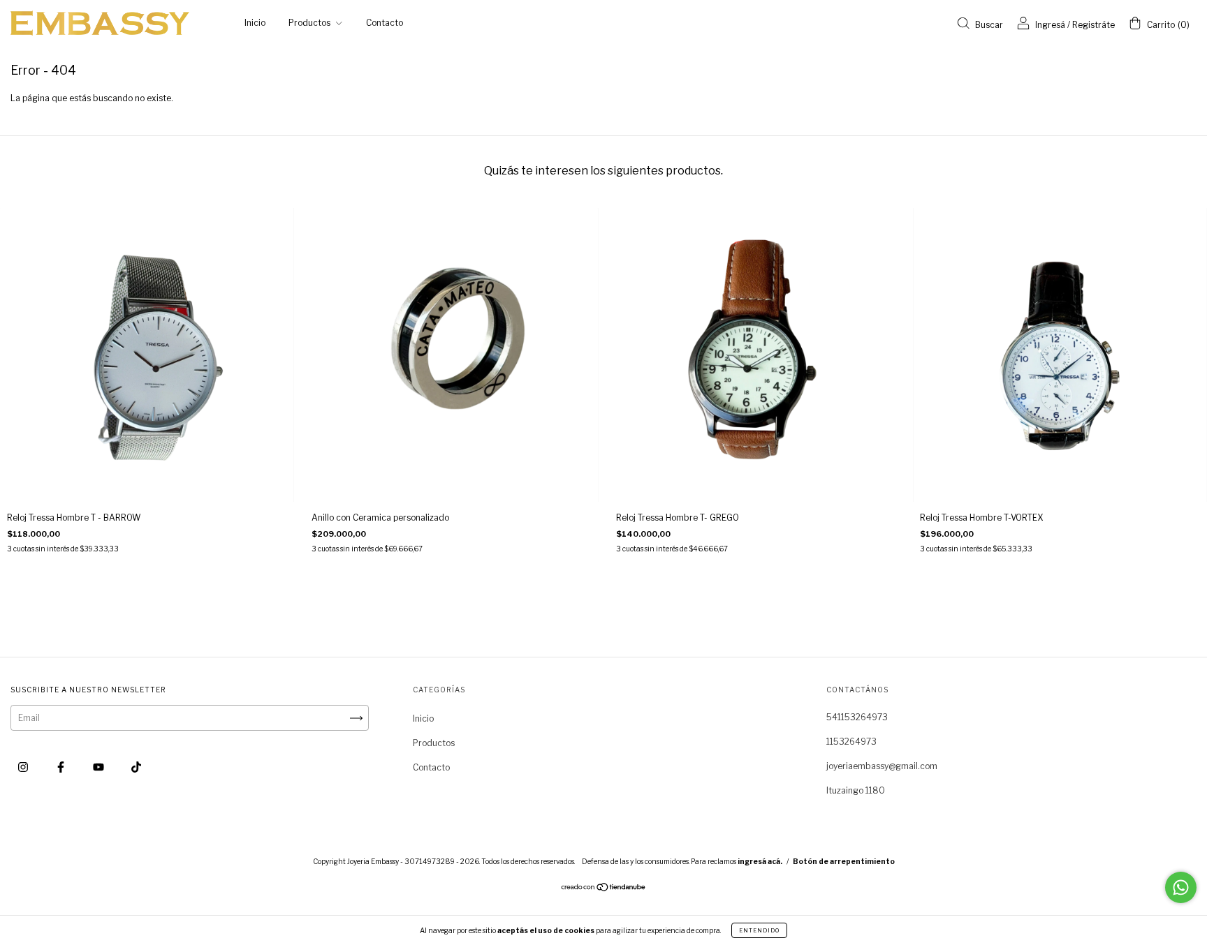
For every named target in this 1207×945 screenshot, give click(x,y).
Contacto (384, 22)
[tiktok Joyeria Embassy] (136, 766)
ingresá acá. (760, 861)
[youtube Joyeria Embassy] (99, 766)
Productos (310, 22)
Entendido (759, 930)
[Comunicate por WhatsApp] (1181, 887)
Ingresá (1050, 25)
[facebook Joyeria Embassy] (61, 766)
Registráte (1093, 25)
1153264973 (851, 741)
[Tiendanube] (604, 889)
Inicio (254, 22)
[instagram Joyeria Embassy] (24, 766)
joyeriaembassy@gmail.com (881, 766)
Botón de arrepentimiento (844, 861)
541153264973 (857, 717)
